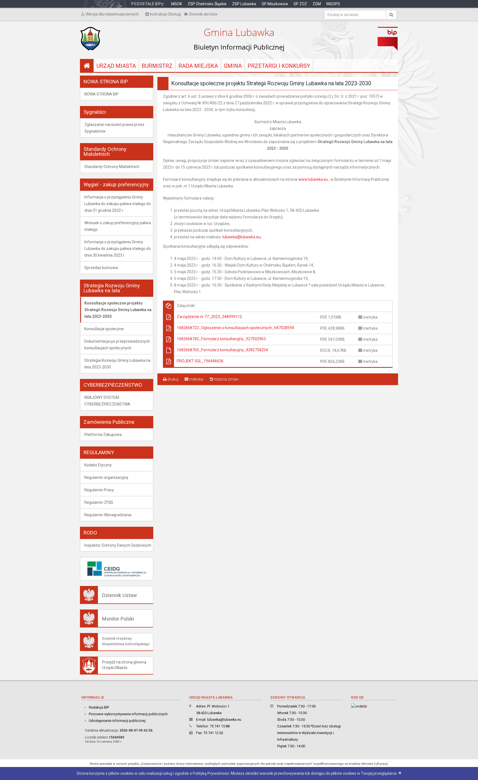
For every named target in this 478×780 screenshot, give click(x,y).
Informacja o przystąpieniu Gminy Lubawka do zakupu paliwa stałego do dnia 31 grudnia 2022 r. (117, 204)
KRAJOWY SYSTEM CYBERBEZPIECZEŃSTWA (107, 400)
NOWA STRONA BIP (101, 94)
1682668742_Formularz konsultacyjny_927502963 (221, 339)
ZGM (317, 4)
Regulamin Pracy (99, 490)
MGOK (176, 4)
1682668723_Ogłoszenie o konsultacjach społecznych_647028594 (235, 328)
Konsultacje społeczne (104, 329)
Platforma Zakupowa (103, 434)
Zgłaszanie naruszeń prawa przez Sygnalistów (114, 127)
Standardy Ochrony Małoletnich (111, 166)
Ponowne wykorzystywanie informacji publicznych (128, 714)
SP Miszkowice (275, 4)
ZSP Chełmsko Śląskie (207, 4)
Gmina (233, 66)
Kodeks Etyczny (98, 465)
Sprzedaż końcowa (101, 267)
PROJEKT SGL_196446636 (200, 361)
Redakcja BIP (99, 707)
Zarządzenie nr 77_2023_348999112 (209, 316)
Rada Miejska (198, 66)
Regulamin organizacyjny (106, 477)
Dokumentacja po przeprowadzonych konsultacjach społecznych (117, 344)
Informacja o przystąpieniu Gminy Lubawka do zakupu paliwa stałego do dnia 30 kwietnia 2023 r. (117, 248)
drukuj (172, 379)
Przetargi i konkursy (279, 66)
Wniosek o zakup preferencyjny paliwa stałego (117, 226)
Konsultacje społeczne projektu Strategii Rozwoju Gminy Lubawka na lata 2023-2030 (118, 310)
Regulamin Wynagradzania (107, 515)
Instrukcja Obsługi (165, 14)
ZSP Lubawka (244, 4)
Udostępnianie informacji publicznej (117, 721)
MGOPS (333, 4)
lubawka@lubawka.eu (241, 237)
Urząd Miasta (116, 66)
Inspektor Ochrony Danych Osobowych (117, 545)
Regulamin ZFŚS (98, 502)
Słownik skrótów (203, 14)
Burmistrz (157, 66)
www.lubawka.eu (313, 179)
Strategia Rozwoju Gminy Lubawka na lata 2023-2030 (117, 363)
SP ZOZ (300, 4)
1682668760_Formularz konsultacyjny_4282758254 (222, 350)
